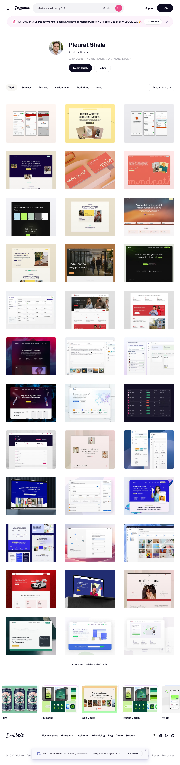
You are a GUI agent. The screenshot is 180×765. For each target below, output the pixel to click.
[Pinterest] (172, 735)
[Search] (118, 8)
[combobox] (67, 8)
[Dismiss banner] (146, 750)
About (119, 735)
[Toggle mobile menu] (9, 8)
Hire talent (67, 735)
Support (130, 735)
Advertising (98, 735)
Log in (165, 8)
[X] (154, 735)
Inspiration (82, 735)
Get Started (153, 21)
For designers (50, 735)
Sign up (149, 8)
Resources (168, 755)
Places (155, 755)
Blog (110, 735)
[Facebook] (160, 735)
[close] (167, 22)
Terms (30, 755)
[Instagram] (166, 735)
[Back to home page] (22, 8)
